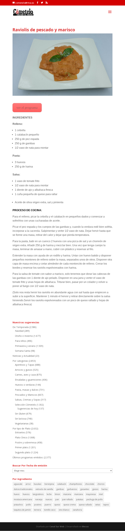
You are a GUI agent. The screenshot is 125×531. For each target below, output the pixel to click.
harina (104, 489)
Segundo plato (22, 452)
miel (101, 494)
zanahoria (77, 509)
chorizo (100, 484)
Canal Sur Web (56, 526)
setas (97, 504)
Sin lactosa (20, 418)
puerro (48, 504)
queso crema (69, 504)
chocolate (89, 484)
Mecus (85, 526)
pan (57, 499)
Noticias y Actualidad (24, 355)
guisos (95, 489)
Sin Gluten (20, 413)
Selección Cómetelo (25, 404)
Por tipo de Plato (21, 428)
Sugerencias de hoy (27, 408)
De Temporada (21, 327)
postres (37, 504)
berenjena (49, 484)
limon (57, 494)
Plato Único (21, 437)
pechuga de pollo (94, 499)
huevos (26, 494)
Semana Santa (22, 350)
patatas (79, 499)
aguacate (18, 484)
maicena (67, 494)
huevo (17, 494)
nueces (49, 499)
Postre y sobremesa (25, 442)
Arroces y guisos (23, 369)
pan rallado (67, 499)
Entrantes (20, 432)
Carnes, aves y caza (25, 374)
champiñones (75, 484)
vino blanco (64, 509)
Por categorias (20, 360)
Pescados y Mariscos (26, 394)
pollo (28, 504)
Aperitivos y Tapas (24, 364)
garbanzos (72, 489)
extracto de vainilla (44, 489)
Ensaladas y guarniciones (28, 379)
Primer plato (21, 447)
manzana (78, 494)
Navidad (19, 330)
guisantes (84, 489)
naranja (38, 499)
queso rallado (85, 504)
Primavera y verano (25, 345)
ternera (37, 509)
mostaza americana (23, 499)
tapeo (106, 504)
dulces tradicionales (23, 489)
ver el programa (27, 107)
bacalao (37, 484)
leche (49, 494)
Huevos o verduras (25, 384)
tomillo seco (50, 509)
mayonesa (91, 494)
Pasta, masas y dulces (26, 389)
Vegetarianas (22, 423)
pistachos (18, 504)
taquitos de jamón (22, 509)
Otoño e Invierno (24, 335)
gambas (60, 489)
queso (57, 504)
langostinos (38, 494)
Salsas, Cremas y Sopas (27, 399)
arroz (28, 484)
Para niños (20, 340)
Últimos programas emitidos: (28, 457)
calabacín (61, 484)
